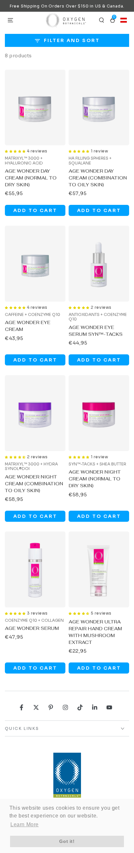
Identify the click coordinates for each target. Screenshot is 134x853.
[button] (101, 20)
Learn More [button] (24, 824)
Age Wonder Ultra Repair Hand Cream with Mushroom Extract (95, 632)
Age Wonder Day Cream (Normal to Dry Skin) (31, 178)
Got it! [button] (66, 841)
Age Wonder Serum (32, 628)
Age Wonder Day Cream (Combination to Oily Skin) (98, 178)
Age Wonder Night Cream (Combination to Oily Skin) (34, 483)
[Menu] (10, 20)
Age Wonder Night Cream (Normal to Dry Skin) (95, 479)
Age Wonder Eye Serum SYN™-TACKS (96, 330)
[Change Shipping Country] (123, 20)
